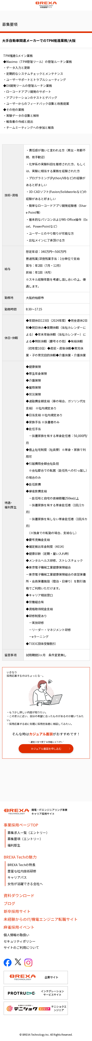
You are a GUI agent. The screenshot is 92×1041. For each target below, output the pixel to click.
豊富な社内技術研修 (21, 871)
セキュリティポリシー (20, 941)
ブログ (9, 903)
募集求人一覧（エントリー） (28, 832)
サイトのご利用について (21, 947)
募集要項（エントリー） (25, 839)
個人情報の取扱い (16, 935)
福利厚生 (13, 845)
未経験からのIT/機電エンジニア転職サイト (41, 919)
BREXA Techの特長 (21, 864)
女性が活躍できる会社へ (25, 883)
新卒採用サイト (17, 911)
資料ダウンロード (19, 895)
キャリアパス (17, 877)
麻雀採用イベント (19, 927)
